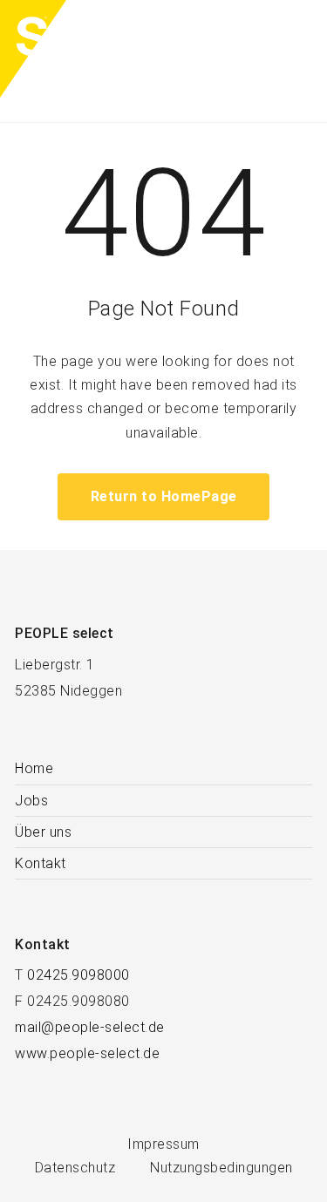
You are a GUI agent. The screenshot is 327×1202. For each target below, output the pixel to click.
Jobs (31, 800)
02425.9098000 (78, 975)
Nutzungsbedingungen (221, 1167)
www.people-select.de (87, 1053)
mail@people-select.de (90, 1027)
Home (34, 768)
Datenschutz (75, 1167)
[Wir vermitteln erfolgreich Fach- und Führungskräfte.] (74, 61)
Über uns (43, 832)
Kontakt (40, 863)
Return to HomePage (164, 496)
